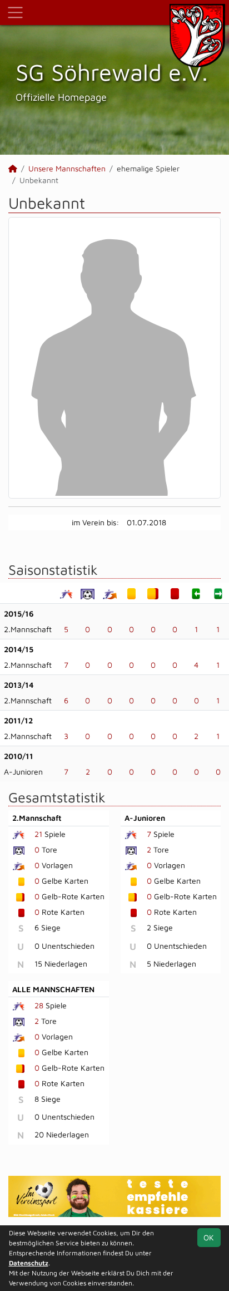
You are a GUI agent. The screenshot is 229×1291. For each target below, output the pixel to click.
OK (208, 1237)
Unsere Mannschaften (67, 168)
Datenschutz (28, 1263)
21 (38, 834)
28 (38, 1005)
